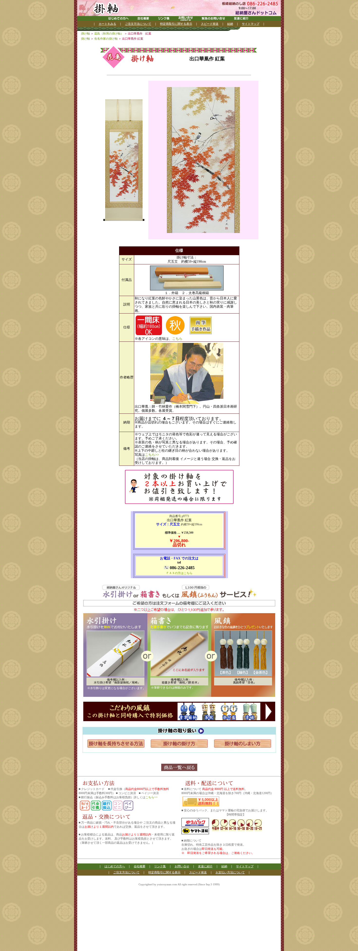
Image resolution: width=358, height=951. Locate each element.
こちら (177, 339)
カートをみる (107, 24)
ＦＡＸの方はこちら (179, 573)
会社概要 (139, 866)
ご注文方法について (138, 24)
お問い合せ (182, 866)
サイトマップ (250, 24)
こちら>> (152, 455)
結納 (230, 24)
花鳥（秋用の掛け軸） (109, 33)
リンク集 (160, 866)
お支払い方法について (230, 872)
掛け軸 (86, 33)
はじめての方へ (114, 866)
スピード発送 (209, 24)
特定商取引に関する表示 (176, 24)
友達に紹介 (205, 866)
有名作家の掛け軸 (106, 38)
